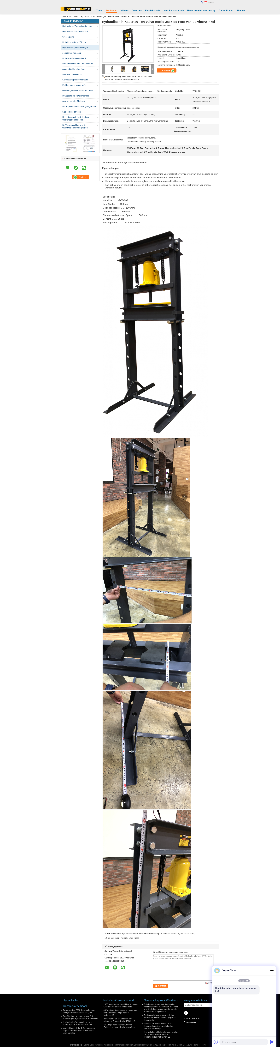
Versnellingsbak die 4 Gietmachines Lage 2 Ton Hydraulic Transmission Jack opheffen (79, 1030)
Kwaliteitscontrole (174, 10)
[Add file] (216, 1041)
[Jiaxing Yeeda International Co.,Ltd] (76, 9)
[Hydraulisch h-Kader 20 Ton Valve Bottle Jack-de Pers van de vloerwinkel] (128, 44)
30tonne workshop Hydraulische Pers (177, 934)
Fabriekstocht (153, 10)
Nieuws (241, 10)
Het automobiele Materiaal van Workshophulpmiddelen (75, 118)
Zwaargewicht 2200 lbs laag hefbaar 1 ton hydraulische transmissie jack (80, 1011)
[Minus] (272, 970)
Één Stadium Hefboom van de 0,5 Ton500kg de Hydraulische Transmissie (80, 1017)
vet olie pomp (68, 37)
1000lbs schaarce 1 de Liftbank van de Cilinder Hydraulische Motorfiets (121, 1005)
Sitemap (196, 1018)
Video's (125, 10)
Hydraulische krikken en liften (75, 31)
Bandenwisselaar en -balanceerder (77, 64)
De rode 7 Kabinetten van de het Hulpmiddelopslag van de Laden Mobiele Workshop (158, 1026)
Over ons (137, 10)
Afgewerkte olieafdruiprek (73, 101)
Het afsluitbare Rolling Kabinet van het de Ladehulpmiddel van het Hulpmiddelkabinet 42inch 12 (161, 1034)
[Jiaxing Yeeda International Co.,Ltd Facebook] (186, 1013)
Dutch (210, 2)
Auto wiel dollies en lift (72, 74)
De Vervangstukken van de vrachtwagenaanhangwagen (75, 126)
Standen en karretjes (71, 112)
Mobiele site (191, 1022)
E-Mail (187, 1018)
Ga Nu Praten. (226, 10)
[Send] (271, 1041)
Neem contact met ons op (201, 10)
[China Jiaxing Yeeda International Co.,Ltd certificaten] (71, 143)
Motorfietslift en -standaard (74, 58)
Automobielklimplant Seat (73, 69)
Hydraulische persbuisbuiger (93, 16)
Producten (111, 10)
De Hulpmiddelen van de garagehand (79, 106)
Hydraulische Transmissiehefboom (77, 26)
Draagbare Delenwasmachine (75, 96)
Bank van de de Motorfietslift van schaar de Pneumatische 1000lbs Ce (120, 1020)
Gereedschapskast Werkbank (75, 80)
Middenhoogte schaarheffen (74, 85)
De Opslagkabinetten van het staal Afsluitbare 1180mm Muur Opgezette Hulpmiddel (160, 1017)
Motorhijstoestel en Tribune (74, 42)
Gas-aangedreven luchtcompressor (77, 90)
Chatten (166, 70)
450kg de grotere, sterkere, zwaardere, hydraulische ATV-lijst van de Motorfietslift (121, 1012)
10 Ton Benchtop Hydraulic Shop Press (122, 938)
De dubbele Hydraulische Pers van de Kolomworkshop (135, 934)
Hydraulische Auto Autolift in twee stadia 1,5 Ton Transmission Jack (77, 1023)
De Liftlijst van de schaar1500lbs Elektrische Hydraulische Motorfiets (119, 1026)
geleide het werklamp (71, 53)
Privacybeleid (76, 1045)
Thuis (99, 10)
